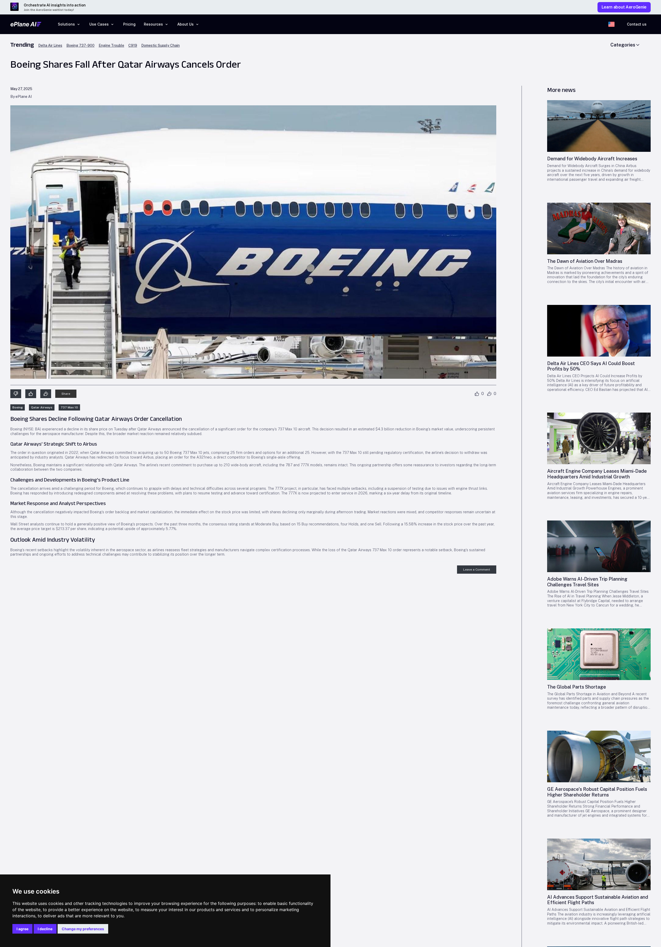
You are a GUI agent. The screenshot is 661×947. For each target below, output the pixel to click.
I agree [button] (22, 929)
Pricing (129, 24)
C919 (132, 46)
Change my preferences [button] (83, 929)
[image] (599, 126)
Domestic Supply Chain (160, 46)
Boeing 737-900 (80, 46)
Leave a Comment (476, 569)
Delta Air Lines (50, 46)
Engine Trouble (111, 46)
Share (65, 394)
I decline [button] (45, 929)
